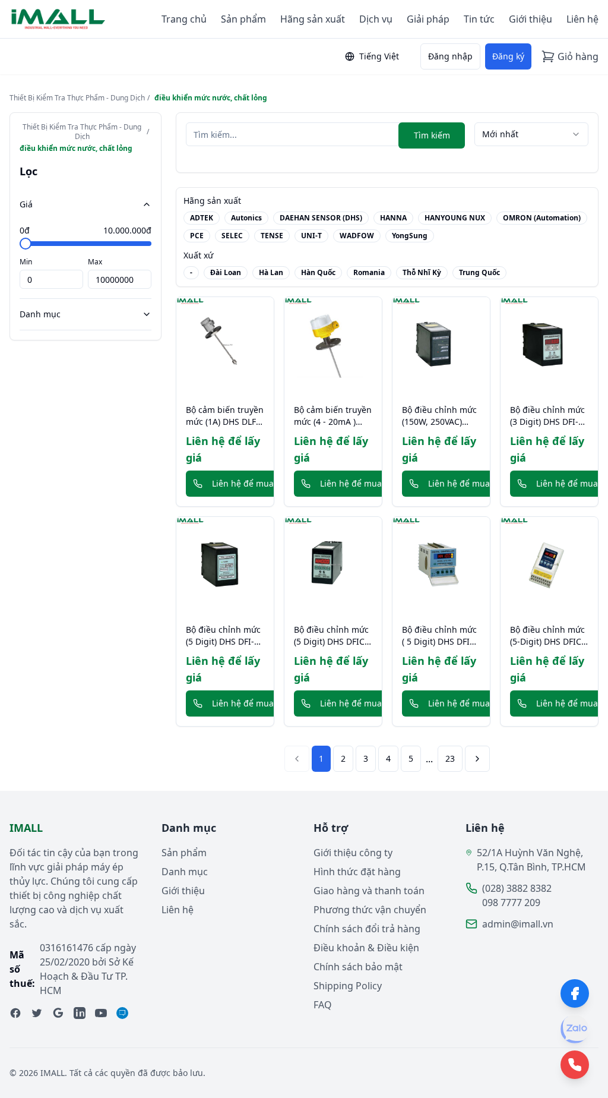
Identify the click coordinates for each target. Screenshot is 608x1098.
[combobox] (531, 134)
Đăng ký (508, 56)
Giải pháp (428, 19)
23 (450, 758)
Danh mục (40, 314)
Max (95, 262)
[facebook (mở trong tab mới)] (15, 1013)
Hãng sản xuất (312, 19)
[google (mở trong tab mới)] (58, 1013)
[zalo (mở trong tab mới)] (122, 1013)
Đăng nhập (450, 56)
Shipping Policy (348, 985)
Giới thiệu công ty (353, 852)
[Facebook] (574, 993)
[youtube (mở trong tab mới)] (101, 1013)
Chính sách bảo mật (358, 966)
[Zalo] (574, 1029)
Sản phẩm (243, 19)
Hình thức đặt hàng (357, 871)
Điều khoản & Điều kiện (366, 947)
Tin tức (479, 19)
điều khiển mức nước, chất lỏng (210, 98)
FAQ (323, 1004)
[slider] (25, 244)
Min (26, 262)
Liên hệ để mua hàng (254, 483)
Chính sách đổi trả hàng (367, 928)
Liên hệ (582, 19)
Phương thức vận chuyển (370, 909)
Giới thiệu (530, 19)
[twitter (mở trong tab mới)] (37, 1013)
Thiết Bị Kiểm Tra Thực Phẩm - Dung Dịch (77, 98)
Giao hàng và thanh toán (369, 890)
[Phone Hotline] (574, 1064)
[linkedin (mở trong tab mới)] (80, 1013)
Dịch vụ (375, 19)
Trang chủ (184, 19)
